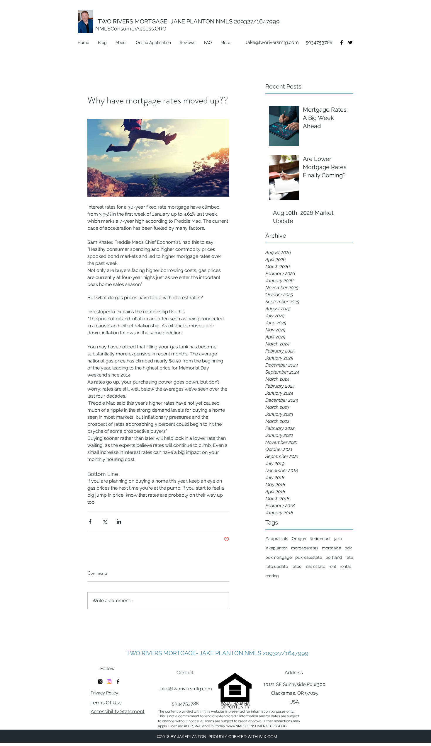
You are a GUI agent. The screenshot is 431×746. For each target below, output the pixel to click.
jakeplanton (276, 548)
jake (338, 538)
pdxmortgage (278, 557)
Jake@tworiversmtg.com (272, 42)
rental (345, 566)
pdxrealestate (308, 557)
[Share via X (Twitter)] (104, 521)
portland (333, 557)
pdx (348, 548)
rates (296, 566)
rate (349, 557)
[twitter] (350, 42)
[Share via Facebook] (90, 521)
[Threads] (100, 681)
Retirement (320, 538)
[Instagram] (109, 681)
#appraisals (276, 538)
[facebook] (342, 42)
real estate (315, 566)
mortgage (331, 548)
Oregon (299, 538)
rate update (276, 566)
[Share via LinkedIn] (119, 521)
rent (332, 566)
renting (272, 575)
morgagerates (304, 548)
